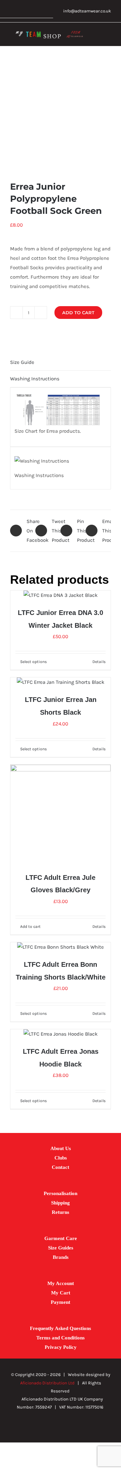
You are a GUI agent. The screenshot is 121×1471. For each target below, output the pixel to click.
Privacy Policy (61, 1347)
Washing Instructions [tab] (34, 379)
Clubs (60, 1157)
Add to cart (78, 312)
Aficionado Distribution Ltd (47, 1382)
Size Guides (60, 1247)
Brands (61, 1257)
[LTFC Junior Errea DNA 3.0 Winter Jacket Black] (60, 595)
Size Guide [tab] (22, 362)
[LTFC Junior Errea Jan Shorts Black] (60, 682)
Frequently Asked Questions (60, 1328)
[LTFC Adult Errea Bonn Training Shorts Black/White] (60, 947)
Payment (60, 1302)
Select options (33, 661)
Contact (60, 1167)
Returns (60, 1212)
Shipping (60, 1202)
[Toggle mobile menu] (108, 36)
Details (99, 661)
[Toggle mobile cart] (96, 36)
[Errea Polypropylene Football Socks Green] (60, 113)
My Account (60, 1283)
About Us (60, 1148)
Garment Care (60, 1238)
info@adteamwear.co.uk (87, 10)
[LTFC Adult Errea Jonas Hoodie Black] (60, 1034)
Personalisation (60, 1193)
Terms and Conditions (60, 1337)
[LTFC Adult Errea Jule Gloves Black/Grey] (60, 815)
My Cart (60, 1292)
